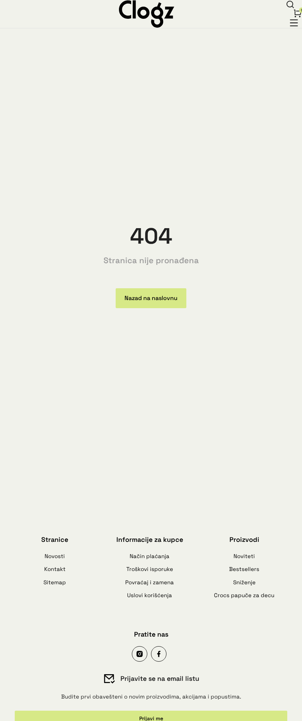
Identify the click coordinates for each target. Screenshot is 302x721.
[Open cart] (297, 13)
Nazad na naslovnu (151, 298)
